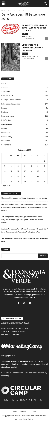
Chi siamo (23, 412)
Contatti (33, 412)
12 (18, 171)
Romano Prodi (27, 36)
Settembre (16, 10)
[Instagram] (25, 303)
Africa (3, 83)
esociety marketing (26, 419)
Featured (4, 112)
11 (11, 171)
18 (11, 176)
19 (18, 176)
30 (44, 182)
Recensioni (5, 141)
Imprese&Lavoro (7, 116)
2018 (9, 10)
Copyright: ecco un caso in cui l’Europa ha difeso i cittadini (35, 27)
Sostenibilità (6, 145)
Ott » (9, 186)
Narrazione (5, 133)
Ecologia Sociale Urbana (11, 100)
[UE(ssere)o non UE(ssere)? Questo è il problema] (10, 57)
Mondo (4, 128)
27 (25, 182)
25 (11, 182)
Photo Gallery (6, 137)
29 (38, 182)
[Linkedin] (30, 303)
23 (44, 176)
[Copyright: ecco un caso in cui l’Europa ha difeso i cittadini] (10, 29)
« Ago (3, 186)
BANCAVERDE (7, 96)
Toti (2, 216)
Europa (24, 34)
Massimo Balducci (29, 56)
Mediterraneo (6, 124)
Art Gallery (5, 92)
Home (3, 10)
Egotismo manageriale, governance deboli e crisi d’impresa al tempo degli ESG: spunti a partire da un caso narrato (24, 207)
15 (38, 171)
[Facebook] (19, 303)
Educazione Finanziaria (10, 104)
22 (38, 176)
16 (44, 171)
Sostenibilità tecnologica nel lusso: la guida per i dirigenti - (22, 229)
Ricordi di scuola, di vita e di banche (34, 198)
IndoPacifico (6, 120)
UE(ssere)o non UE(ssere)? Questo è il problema (33, 47)
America (4, 88)
